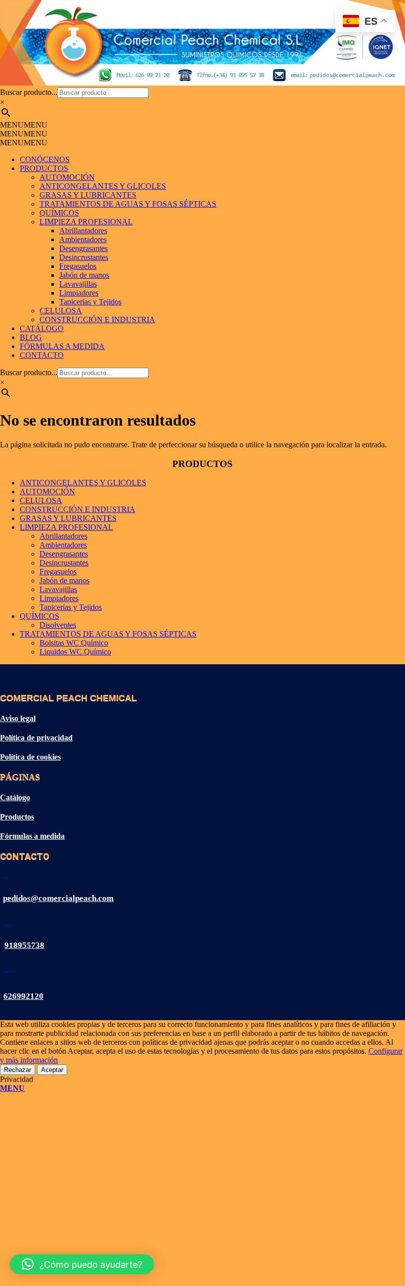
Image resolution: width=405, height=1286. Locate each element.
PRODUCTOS (44, 168)
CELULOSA (61, 310)
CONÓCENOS (45, 159)
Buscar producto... (28, 92)
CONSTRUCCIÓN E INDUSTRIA (97, 319)
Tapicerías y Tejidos (90, 302)
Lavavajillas (78, 284)
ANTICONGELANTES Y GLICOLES (103, 186)
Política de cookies (30, 757)
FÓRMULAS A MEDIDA (62, 346)
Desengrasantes (83, 248)
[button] (23, 125)
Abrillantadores (83, 230)
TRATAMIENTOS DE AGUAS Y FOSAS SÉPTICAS (128, 204)
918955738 (24, 945)
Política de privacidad (36, 737)
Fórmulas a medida (32, 836)
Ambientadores (83, 239)
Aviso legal (18, 718)
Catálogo (15, 797)
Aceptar (52, 1069)
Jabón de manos (84, 275)
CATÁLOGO (42, 328)
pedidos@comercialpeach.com (58, 898)
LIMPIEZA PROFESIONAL (86, 221)
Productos (17, 817)
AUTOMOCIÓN (67, 177)
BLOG (31, 337)
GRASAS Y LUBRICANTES (88, 195)
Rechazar (17, 1069)
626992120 (23, 996)
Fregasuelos (77, 266)
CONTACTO (42, 355)
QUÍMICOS (59, 213)
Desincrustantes (83, 257)
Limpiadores (78, 293)
